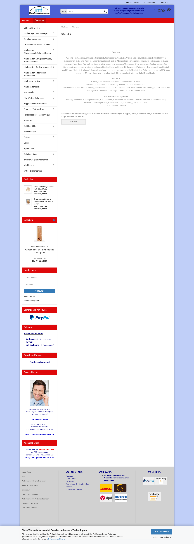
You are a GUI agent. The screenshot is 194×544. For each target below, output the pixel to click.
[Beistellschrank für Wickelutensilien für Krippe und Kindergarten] (39, 233)
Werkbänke (29, 165)
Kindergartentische (32, 87)
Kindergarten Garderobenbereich (38, 67)
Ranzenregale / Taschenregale (37, 115)
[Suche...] (105, 11)
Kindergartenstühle (32, 81)
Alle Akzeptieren (162, 532)
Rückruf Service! (133, 3)
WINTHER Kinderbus (33, 171)
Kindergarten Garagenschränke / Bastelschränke (38, 60)
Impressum (26, 490)
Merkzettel (164, 3)
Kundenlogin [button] (150, 3)
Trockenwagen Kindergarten (36, 160)
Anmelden (39, 291)
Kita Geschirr (29, 92)
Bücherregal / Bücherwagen (36, 33)
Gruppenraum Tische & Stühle (37, 44)
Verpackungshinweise (30, 485)
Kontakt (26, 20)
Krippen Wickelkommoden (35, 103)
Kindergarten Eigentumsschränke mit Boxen (37, 51)
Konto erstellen (29, 297)
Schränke (28, 120)
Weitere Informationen (162, 537)
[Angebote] (54, 220)
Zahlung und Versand (30, 494)
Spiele (26, 143)
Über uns (39, 20)
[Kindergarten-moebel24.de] (39, 11)
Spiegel (27, 137)
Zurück (73, 122)
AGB (23, 476)
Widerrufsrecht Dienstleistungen (34, 481)
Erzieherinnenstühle (32, 39)
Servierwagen (30, 131)
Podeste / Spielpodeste (34, 109)
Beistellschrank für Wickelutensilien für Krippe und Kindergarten (39, 249)
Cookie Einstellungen (29, 508)
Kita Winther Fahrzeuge (34, 98)
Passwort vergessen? (32, 301)
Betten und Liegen (32, 28)
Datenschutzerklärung (56, 539)
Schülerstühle (30, 126)
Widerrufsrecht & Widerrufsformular (35, 499)
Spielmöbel (29, 148)
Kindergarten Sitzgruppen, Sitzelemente (35, 74)
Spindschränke (30, 154)
